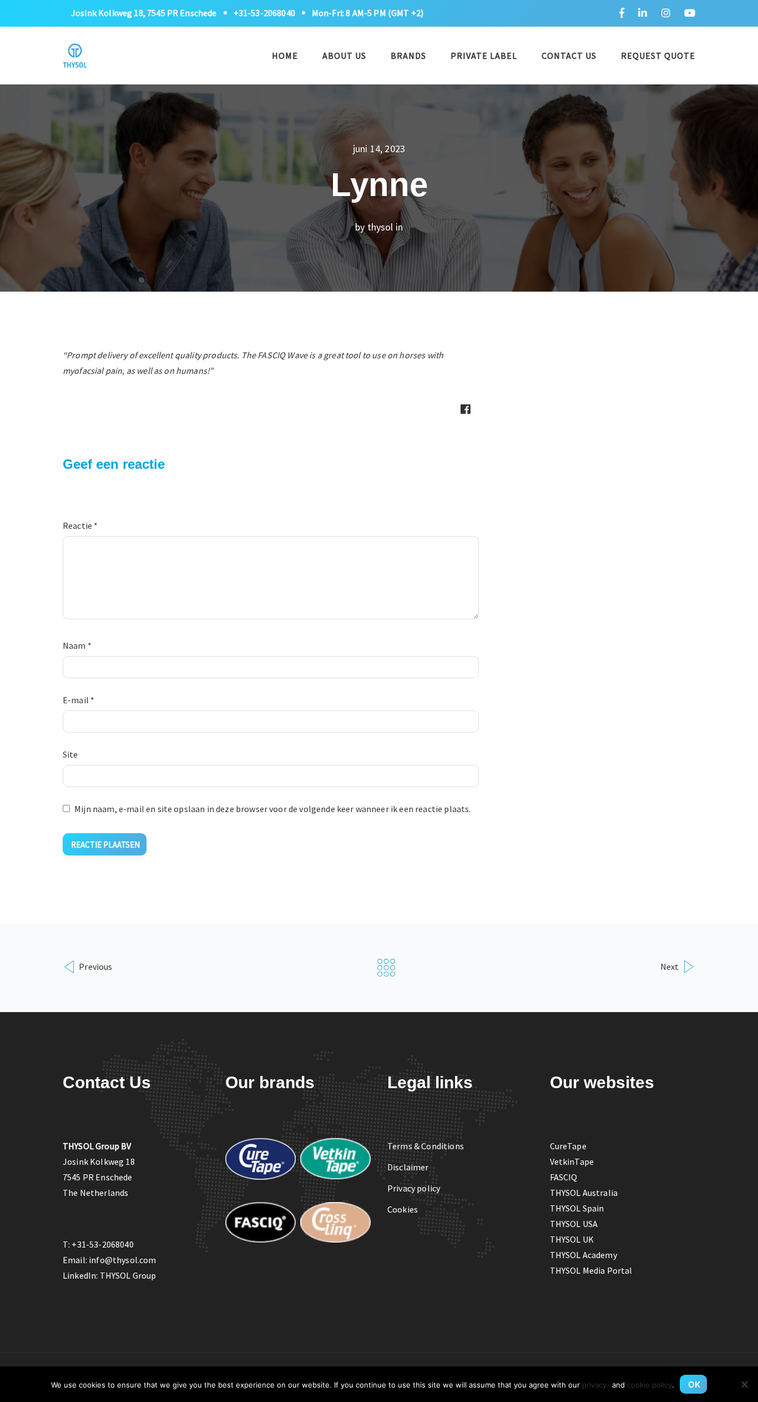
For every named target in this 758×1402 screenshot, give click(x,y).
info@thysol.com (122, 1259)
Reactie (80, 525)
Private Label (484, 55)
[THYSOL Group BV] (75, 53)
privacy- (596, 1384)
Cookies (402, 1209)
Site (70, 754)
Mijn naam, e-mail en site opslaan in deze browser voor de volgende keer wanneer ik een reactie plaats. (272, 808)
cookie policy (649, 1384)
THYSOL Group (128, 1275)
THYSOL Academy (583, 1254)
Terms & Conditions (425, 1145)
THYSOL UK (572, 1239)
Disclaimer (408, 1167)
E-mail (78, 699)
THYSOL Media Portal (591, 1270)
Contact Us (569, 55)
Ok (694, 1384)
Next (670, 966)
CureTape (568, 1145)
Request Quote (658, 55)
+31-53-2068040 (264, 12)
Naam (77, 645)
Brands (408, 55)
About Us (344, 55)
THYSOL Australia (584, 1192)
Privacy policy (413, 1188)
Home (285, 55)
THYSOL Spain (577, 1208)
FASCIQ (564, 1177)
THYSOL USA (574, 1223)
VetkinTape (572, 1161)
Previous (94, 966)
